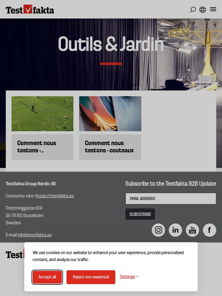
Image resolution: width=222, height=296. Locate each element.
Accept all (47, 277)
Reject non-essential (91, 277)
